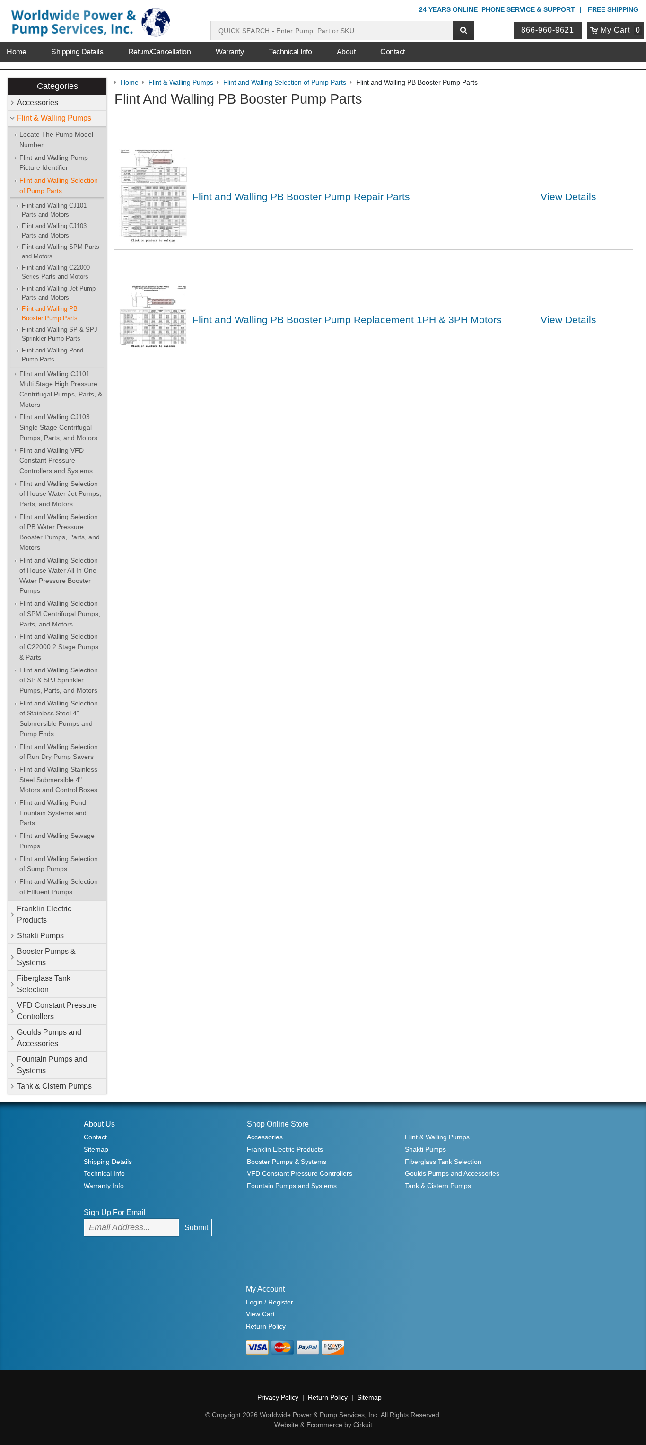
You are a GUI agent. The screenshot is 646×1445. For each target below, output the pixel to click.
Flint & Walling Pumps (54, 118)
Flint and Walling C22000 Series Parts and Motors (56, 272)
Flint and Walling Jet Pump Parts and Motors (59, 293)
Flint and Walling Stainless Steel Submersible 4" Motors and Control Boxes (58, 779)
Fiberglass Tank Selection (43, 984)
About (346, 52)
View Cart (260, 1314)
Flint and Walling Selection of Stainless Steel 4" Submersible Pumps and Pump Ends (58, 718)
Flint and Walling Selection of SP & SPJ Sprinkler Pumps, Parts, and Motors (58, 680)
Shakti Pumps (40, 936)
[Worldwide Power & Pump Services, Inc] (89, 24)
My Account (265, 1289)
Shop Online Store (278, 1124)
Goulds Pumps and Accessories (49, 1038)
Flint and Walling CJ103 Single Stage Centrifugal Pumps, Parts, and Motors (58, 427)
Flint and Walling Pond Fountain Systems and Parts (53, 813)
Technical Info (290, 52)
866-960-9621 (547, 30)
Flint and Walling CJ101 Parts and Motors (54, 210)
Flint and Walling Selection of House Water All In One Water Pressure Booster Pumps (58, 575)
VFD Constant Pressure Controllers (57, 1011)
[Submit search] (463, 30)
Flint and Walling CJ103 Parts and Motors (54, 230)
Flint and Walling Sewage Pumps (57, 841)
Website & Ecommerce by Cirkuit (323, 1424)
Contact (392, 52)
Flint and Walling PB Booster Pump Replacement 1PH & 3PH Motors (347, 319)
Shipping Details (77, 52)
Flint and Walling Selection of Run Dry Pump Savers (58, 752)
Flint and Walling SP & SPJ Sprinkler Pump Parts (59, 334)
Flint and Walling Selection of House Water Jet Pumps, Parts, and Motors (60, 494)
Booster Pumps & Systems (46, 957)
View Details (568, 196)
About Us (99, 1124)
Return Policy (266, 1326)
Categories (57, 86)
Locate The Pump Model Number (56, 140)
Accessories (37, 102)
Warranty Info (104, 1185)
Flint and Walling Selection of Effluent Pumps (58, 887)
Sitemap (96, 1149)
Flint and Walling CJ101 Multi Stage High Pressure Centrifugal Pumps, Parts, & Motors (60, 389)
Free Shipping (613, 9)
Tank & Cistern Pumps (54, 1086)
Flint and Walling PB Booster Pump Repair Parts (301, 196)
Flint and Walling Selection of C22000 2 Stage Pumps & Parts (58, 647)
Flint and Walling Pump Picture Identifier (53, 163)
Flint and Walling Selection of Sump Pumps (58, 864)
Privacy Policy (277, 1397)
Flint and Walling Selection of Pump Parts (58, 185)
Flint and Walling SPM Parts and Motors (60, 251)
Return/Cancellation (159, 52)
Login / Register (269, 1302)
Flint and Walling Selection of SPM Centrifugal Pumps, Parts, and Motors (59, 613)
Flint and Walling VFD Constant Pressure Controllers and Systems (56, 461)
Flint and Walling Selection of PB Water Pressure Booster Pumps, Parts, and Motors (59, 532)
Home (16, 52)
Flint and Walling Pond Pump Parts (52, 355)
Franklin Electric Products (44, 914)
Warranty (230, 52)
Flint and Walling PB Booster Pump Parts (50, 313)
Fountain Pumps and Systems (52, 1065)
